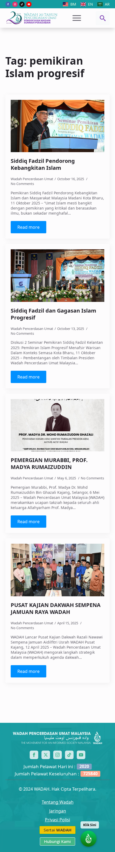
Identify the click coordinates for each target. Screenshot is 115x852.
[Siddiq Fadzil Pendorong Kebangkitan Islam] (57, 126)
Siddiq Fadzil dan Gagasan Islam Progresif (53, 314)
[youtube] (29, 4)
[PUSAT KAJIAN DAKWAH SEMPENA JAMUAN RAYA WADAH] (57, 570)
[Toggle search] (103, 18)
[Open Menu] (76, 18)
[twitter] (45, 755)
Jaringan (57, 811)
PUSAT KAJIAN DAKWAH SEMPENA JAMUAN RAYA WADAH (56, 609)
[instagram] (15, 4)
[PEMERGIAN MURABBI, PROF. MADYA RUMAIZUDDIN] (57, 425)
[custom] (22, 4)
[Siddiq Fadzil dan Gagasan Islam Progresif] (57, 275)
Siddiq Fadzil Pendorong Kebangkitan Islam (43, 164)
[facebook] (8, 4)
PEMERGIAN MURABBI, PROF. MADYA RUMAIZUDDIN (49, 464)
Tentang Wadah (58, 802)
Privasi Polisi (57, 820)
